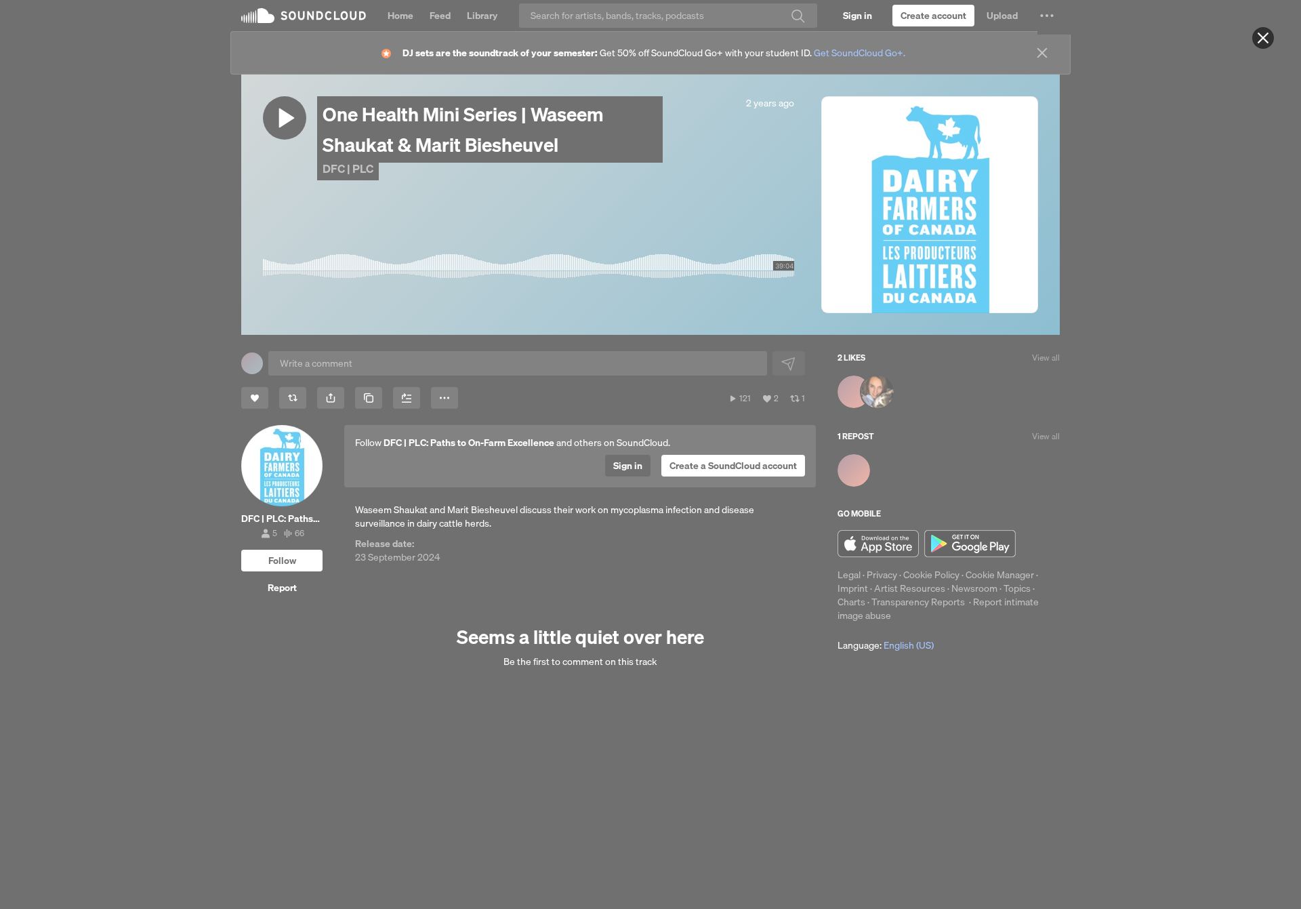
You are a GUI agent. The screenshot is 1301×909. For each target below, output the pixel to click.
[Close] (1263, 38)
